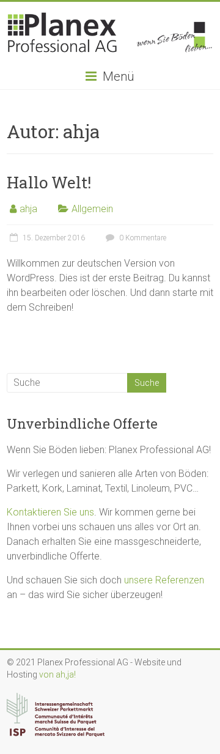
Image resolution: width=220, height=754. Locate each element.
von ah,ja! (57, 674)
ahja (28, 209)
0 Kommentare (141, 238)
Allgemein (92, 209)
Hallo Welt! (49, 182)
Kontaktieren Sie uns (50, 512)
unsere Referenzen (164, 580)
